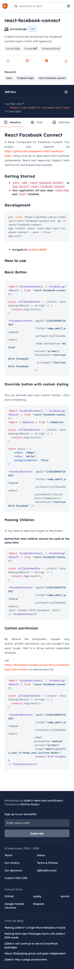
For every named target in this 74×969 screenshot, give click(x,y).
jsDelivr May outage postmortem (26, 959)
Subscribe (37, 833)
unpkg (37, 896)
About (8, 855)
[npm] (46, 60)
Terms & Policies (47, 863)
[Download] (66, 60)
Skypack (38, 904)
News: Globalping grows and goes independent (35, 953)
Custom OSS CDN (16, 878)
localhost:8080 (37, 249)
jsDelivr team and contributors (43, 800)
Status (41, 855)
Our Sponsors (13, 870)
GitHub (9, 896)
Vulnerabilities (51, 48)
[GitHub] (27, 60)
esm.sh (65, 896)
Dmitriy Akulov (30, 804)
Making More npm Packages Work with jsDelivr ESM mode (35, 935)
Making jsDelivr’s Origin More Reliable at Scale (35, 927)
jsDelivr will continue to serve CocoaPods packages (31, 945)
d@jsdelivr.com (47, 870)
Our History (12, 863)
